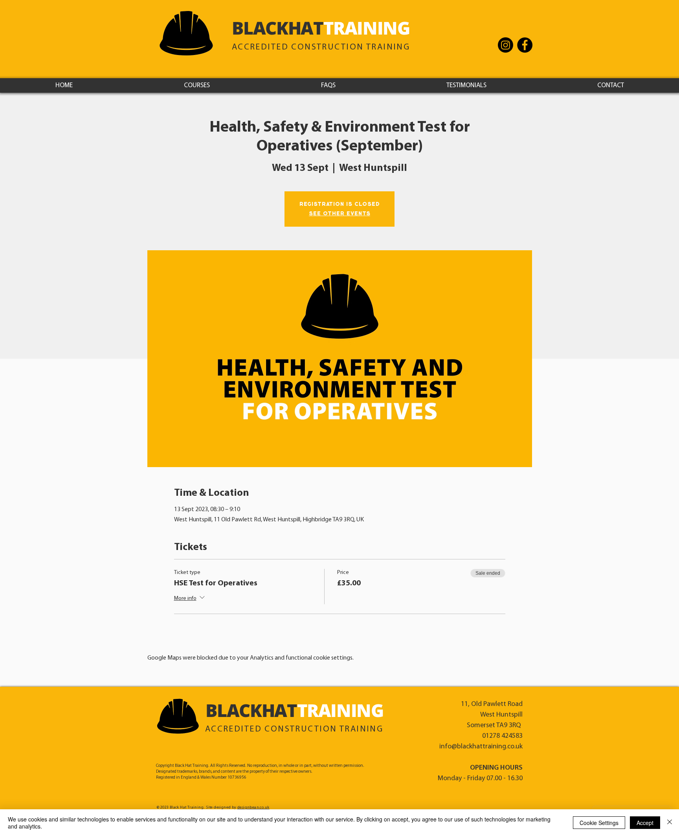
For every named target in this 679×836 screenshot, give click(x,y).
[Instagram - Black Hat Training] (505, 45)
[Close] (669, 823)
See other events (339, 214)
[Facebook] (524, 45)
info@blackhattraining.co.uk (481, 746)
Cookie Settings (599, 823)
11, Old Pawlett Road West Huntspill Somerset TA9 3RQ (492, 715)
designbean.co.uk (253, 807)
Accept (645, 823)
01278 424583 (502, 736)
